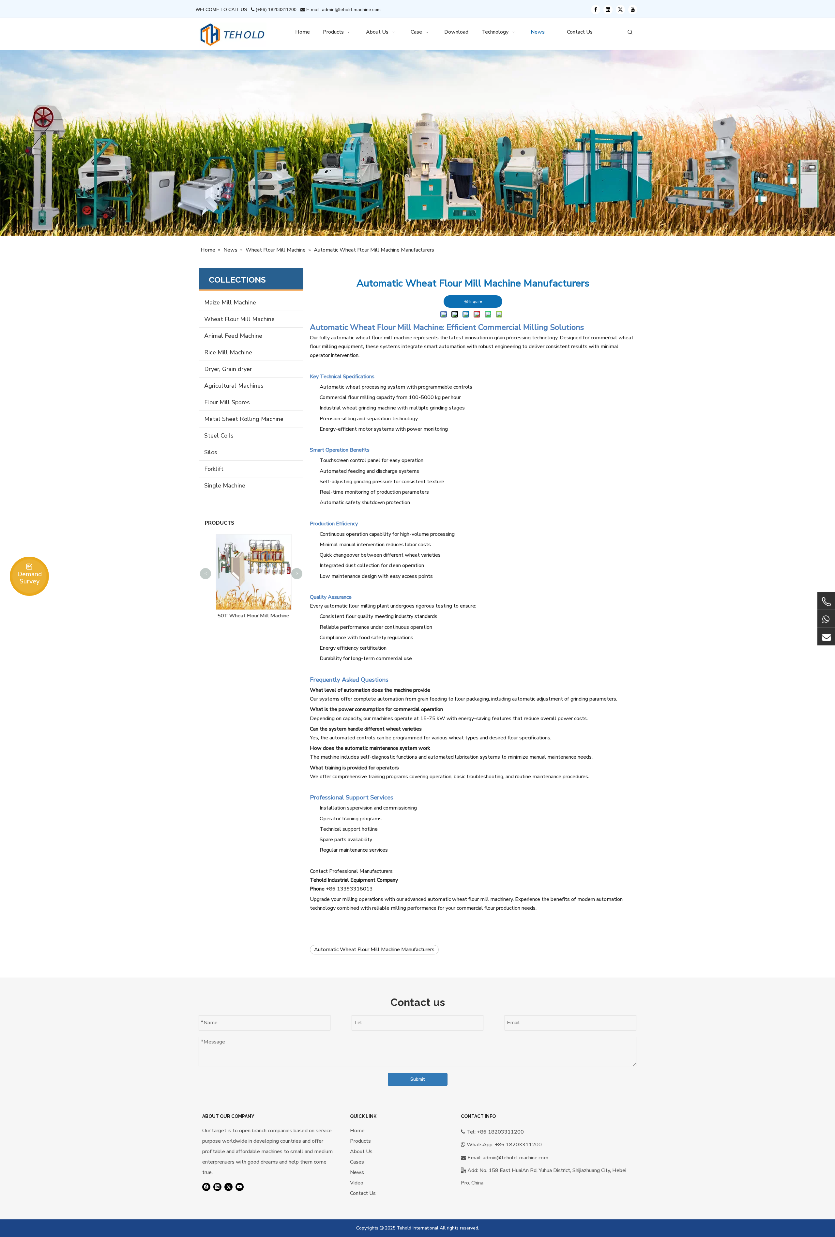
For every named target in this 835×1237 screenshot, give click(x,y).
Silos (210, 452)
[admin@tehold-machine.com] (826, 637)
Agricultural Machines (234, 386)
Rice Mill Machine (228, 352)
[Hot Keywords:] (630, 32)
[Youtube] (632, 9)
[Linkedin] (608, 9)
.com (376, 10)
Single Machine (224, 485)
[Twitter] (620, 9)
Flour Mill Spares (227, 402)
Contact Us (363, 1193)
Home (357, 1130)
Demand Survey (29, 578)
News (357, 1172)
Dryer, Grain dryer (228, 369)
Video (356, 1182)
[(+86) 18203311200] (826, 619)
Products (360, 1141)
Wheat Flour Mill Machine (239, 319)
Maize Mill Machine (230, 302)
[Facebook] (595, 9)
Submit (417, 1079)
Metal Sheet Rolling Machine (243, 419)
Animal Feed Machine (233, 336)
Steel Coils (219, 436)
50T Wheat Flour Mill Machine (251, 615)
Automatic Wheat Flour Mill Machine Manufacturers (374, 949)
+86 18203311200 (518, 1144)
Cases (357, 1162)
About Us (361, 1151)
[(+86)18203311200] (826, 602)
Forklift (213, 469)
